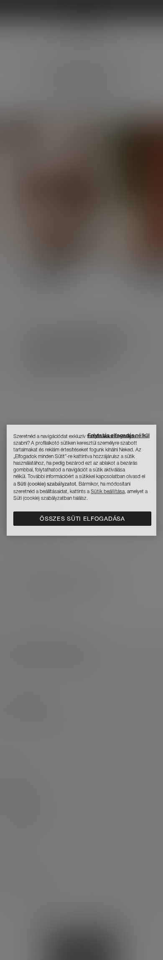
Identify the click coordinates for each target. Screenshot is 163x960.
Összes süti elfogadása (82, 518)
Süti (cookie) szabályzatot (46, 484)
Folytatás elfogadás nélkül (119, 435)
